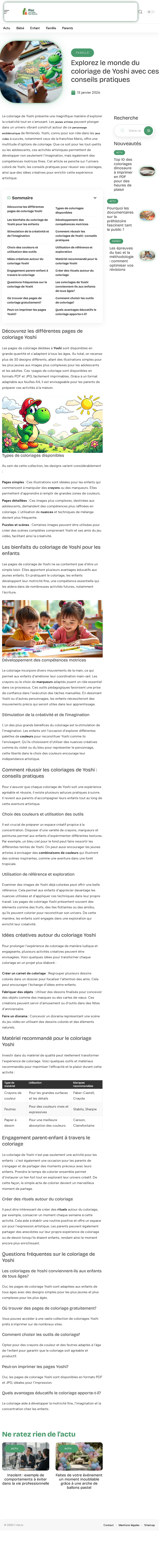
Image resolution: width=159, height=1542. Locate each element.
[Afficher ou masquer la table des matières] (65, 197)
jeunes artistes (64, 121)
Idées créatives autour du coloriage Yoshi (25, 261)
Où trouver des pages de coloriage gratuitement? (24, 300)
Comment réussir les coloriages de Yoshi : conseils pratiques (76, 236)
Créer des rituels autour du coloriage (74, 273)
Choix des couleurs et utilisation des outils (22, 250)
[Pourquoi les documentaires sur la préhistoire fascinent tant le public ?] (147, 215)
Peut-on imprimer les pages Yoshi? (26, 312)
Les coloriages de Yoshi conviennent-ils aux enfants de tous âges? (75, 286)
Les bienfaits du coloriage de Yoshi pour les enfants (27, 222)
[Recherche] (140, 12)
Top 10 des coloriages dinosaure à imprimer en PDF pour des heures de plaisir (123, 174)
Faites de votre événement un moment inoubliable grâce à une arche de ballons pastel (79, 1481)
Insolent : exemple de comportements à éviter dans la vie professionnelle (25, 1479)
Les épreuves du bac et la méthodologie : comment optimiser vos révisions (122, 259)
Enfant (116, 241)
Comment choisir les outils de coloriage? (74, 300)
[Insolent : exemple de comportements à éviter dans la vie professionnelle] (25, 1456)
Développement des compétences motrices (71, 222)
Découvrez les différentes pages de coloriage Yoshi (25, 209)
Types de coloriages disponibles (69, 210)
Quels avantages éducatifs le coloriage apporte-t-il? (75, 312)
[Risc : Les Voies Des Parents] (29, 11)
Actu (14, 1448)
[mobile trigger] (7, 11)
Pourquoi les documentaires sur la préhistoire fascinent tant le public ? (120, 219)
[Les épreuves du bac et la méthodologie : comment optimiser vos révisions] (147, 255)
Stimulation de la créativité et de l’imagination (28, 234)
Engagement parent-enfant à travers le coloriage (27, 273)
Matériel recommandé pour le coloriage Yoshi (76, 261)
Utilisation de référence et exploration (74, 250)
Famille (82, 52)
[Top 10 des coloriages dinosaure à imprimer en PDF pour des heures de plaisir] (147, 171)
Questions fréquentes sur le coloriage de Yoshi (27, 284)
